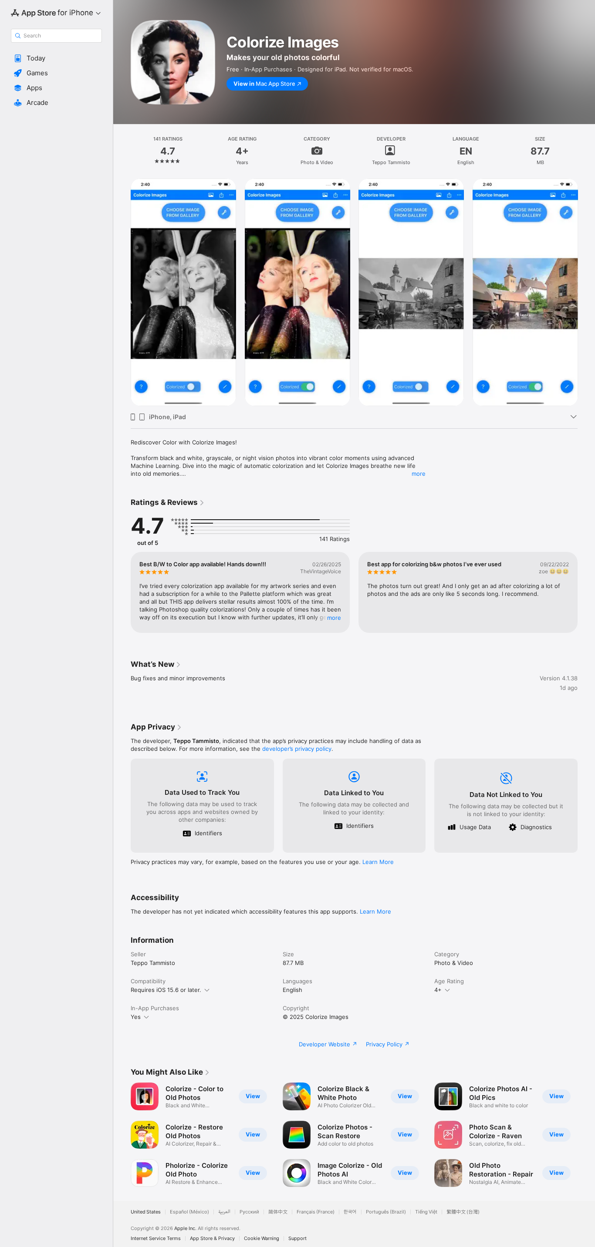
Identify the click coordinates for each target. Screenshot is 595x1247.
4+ (438, 989)
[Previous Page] (122, 292)
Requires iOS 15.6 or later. (166, 989)
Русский (249, 1212)
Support (297, 1238)
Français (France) (316, 1212)
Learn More (378, 861)
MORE (334, 617)
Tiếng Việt (426, 1212)
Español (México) (189, 1212)
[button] (56, 58)
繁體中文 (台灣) (463, 1212)
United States (146, 1212)
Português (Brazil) (386, 1212)
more (419, 473)
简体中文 (277, 1212)
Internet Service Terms (156, 1238)
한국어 (350, 1212)
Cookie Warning (261, 1238)
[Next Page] (586, 292)
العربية (224, 1212)
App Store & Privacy (212, 1238)
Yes (136, 1016)
